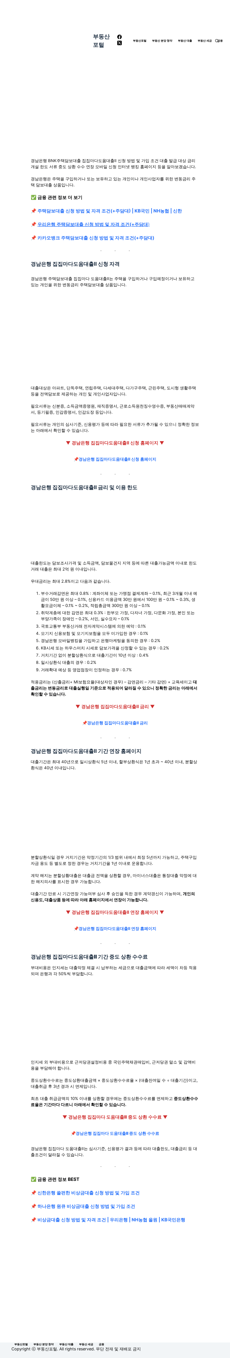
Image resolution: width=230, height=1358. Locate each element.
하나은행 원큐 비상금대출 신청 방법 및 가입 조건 (86, 1206)
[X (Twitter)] (119, 43)
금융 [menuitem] (220, 40)
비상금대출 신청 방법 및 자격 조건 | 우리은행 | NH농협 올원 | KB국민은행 (111, 1219)
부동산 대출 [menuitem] (185, 40)
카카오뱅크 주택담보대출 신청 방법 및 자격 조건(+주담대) (96, 238)
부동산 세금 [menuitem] (205, 40)
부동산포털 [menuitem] (139, 40)
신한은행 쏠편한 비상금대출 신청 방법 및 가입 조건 (89, 1192)
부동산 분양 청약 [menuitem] (162, 40)
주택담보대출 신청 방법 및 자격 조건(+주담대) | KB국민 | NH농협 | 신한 (109, 211)
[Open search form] (217, 40)
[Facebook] (119, 37)
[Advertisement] (115, 114)
